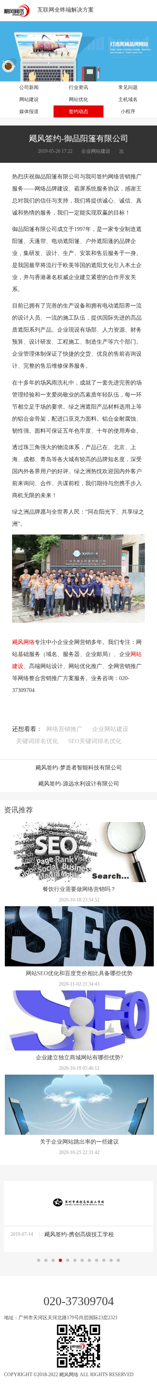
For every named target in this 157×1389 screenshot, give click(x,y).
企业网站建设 (110, 729)
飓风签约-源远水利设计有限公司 (78, 784)
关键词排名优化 (37, 741)
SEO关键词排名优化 (95, 741)
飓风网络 (23, 642)
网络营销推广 (64, 729)
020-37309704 (78, 1301)
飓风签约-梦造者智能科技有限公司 (78, 768)
